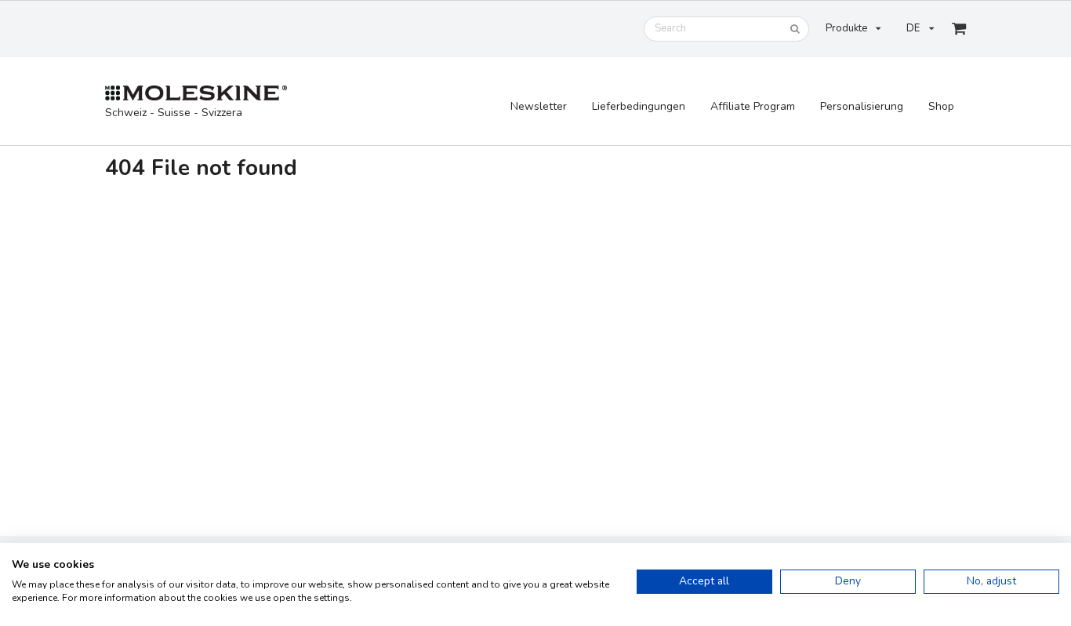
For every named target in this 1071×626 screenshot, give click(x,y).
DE (913, 28)
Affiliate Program (752, 106)
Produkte (846, 28)
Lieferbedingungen (638, 106)
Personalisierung (861, 106)
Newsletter (538, 106)
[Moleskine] (196, 93)
